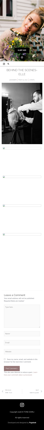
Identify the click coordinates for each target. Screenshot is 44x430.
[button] (8, 64)
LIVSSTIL (32, 80)
